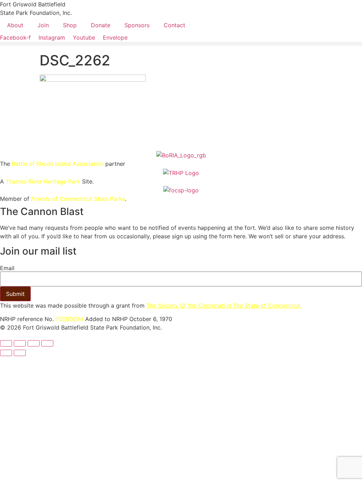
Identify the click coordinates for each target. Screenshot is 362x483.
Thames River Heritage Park (43, 181)
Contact (174, 25)
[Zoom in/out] (6, 343)
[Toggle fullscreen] (20, 343)
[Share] (34, 343)
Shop (70, 25)
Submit (15, 293)
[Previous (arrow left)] (6, 353)
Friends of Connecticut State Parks (78, 198)
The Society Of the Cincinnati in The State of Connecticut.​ (224, 305)
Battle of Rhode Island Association (58, 163)
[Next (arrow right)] (20, 353)
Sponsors (137, 25)
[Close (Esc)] (47, 343)
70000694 (69, 318)
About (15, 25)
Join (43, 25)
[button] (181, 44)
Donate (100, 25)
